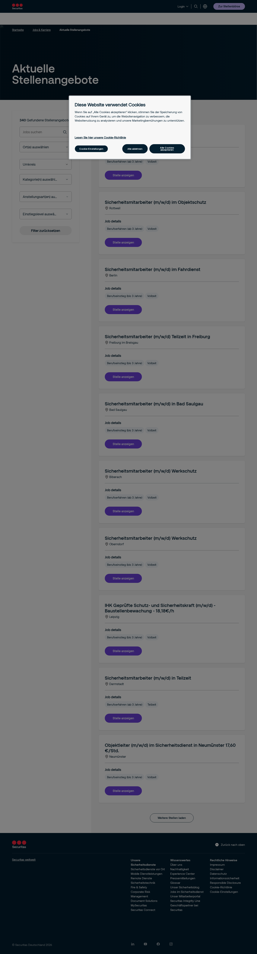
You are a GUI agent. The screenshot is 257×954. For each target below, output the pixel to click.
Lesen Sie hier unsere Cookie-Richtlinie (100, 137)
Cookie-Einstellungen (91, 149)
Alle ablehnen (135, 149)
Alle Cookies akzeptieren (167, 148)
